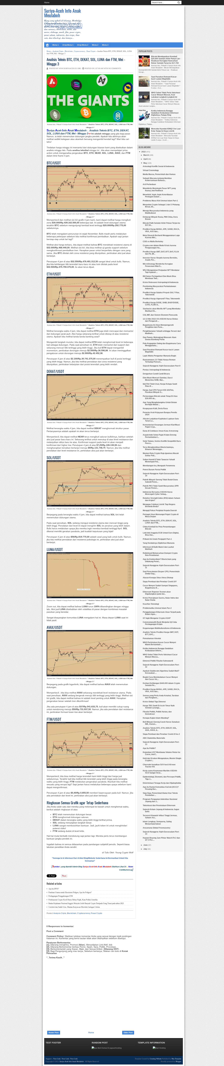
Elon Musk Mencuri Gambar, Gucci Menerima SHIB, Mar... (157, 379)
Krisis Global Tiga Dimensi (154, 702)
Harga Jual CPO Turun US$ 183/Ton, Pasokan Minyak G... (158, 391)
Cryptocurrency (79, 51)
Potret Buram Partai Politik (154, 470)
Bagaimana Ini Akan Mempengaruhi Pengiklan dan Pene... (158, 326)
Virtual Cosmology (151, 170)
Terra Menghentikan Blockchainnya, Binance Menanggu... (158, 448)
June (145, 845)
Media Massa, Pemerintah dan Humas (159, 174)
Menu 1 (55, 45)
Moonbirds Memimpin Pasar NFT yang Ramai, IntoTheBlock (159, 189)
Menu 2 (95, 45)
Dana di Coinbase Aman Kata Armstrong (160, 431)
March (146, 155)
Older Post (128, 1033)
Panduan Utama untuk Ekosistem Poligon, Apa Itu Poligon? (70, 892)
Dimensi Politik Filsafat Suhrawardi (158, 661)
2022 (143, 152)
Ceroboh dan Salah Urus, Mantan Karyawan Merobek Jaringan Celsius (74, 907)
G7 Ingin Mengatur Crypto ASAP (157, 618)
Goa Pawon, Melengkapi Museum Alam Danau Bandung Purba (159, 338)
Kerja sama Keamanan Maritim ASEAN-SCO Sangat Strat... (160, 772)
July (145, 849)
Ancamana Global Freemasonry (156, 828)
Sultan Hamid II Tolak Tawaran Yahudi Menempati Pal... (159, 460)
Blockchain (69, 51)
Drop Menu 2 (82, 45)
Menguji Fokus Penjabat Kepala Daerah (160, 510)
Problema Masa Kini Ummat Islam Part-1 (160, 201)
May (145, 163)
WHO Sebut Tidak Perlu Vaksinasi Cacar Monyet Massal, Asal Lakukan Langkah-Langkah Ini (165, 95)
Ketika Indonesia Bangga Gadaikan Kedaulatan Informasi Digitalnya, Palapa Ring (164, 113)
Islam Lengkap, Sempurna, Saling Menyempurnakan (157, 823)
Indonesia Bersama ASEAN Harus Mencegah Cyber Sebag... (157, 493)
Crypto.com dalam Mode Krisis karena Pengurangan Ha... (159, 246)
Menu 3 (105, 45)
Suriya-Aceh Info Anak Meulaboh (62, 13)
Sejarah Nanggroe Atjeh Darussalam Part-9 (161, 366)
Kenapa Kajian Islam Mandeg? (156, 718)
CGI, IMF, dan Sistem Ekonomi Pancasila (160, 315)
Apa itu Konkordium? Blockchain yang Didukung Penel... (159, 560)
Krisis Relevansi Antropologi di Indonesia (160, 282)
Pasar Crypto (91, 51)
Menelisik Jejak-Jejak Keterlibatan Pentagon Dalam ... (158, 196)
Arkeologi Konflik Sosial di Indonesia (158, 166)
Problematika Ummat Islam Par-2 (157, 608)
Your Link (56, 1059)
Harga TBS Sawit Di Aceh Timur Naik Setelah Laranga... (159, 707)
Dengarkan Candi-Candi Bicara (156, 374)
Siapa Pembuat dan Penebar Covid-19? (160, 582)
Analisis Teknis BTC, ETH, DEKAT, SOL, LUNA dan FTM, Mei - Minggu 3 (86, 61)
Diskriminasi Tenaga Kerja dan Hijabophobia (162, 783)
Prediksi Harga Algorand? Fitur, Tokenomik (161, 299)
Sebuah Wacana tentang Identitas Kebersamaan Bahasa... (157, 179)
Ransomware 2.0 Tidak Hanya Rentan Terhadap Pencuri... (159, 361)
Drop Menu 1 (67, 45)
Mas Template (176, 1059)
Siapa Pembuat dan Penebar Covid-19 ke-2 (161, 734)
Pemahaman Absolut (152, 638)
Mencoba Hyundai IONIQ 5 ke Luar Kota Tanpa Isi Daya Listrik (166, 130)
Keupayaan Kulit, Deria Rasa (155, 408)
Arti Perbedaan (149, 184)
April (145, 159)
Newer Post (54, 1033)
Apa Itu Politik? (149, 748)
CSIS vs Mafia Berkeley (153, 241)
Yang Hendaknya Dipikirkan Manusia (158, 543)
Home (46, 2)
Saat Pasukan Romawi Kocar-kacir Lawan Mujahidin (164, 78)
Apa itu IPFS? (53, 889)
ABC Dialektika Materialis (154, 738)
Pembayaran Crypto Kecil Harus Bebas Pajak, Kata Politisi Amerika (73, 900)
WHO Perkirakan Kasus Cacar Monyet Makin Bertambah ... (159, 643)
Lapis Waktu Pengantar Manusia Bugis (159, 356)
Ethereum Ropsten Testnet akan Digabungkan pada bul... (157, 593)
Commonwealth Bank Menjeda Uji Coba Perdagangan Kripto (160, 623)
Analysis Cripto (58, 51)
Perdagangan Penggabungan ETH (60, 896)
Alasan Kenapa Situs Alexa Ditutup (158, 578)
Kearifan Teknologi (151, 604)
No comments (114, 68)
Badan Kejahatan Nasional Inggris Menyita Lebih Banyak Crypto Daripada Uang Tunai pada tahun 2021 (86, 903)
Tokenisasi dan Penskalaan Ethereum (159, 805)
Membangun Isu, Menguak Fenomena (159, 466)
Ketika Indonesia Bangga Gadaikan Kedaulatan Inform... (158, 649)
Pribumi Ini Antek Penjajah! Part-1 (157, 539)
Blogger (178, 1061)
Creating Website (156, 1059)
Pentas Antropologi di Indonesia (156, 370)
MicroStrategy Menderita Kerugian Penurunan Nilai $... (158, 265)
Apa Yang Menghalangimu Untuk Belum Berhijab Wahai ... (160, 403)
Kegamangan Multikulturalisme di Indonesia (162, 628)
